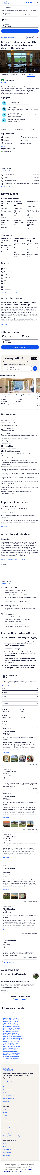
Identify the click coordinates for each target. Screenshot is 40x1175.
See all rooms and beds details (11, 293)
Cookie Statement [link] (7, 1130)
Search (20, 31)
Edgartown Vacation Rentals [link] (11, 1056)
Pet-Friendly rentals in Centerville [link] (13, 1036)
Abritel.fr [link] (5, 1146)
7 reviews (11, 677)
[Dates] (20, 20)
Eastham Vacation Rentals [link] (10, 1048)
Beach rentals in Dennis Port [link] (11, 1018)
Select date (9, 337)
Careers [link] (5, 1112)
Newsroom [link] (6, 1118)
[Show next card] (37, 61)
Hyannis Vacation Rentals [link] (10, 1051)
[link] (36, 37)
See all (3, 146)
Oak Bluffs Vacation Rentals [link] (11, 1058)
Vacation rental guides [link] (8, 1092)
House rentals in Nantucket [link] (11, 1031)
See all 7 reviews (6, 83)
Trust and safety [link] (7, 1087)
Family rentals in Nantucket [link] (11, 1030)
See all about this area (7, 187)
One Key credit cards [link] (8, 1095)
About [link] (4, 1109)
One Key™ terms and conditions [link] (11, 1121)
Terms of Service (18, 1171)
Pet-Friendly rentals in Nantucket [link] (12, 1038)
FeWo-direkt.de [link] (7, 1149)
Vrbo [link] (4, 1143)
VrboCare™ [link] (5, 1084)
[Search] (35, 368)
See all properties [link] (9, 37)
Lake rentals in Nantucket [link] (10, 1033)
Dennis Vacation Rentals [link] (10, 1045)
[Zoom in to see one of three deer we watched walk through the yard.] (22, 896)
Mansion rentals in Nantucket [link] (11, 1028)
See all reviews (9, 962)
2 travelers (8, 342)
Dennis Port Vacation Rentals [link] (11, 1046)
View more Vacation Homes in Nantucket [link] (13, 559)
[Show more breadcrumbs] (2, 7)
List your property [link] (7, 1081)
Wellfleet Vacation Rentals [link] (10, 1055)
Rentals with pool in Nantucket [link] (12, 1041)
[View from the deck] (6, 896)
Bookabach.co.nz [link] (7, 1152)
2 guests (8, 26)
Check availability (20, 347)
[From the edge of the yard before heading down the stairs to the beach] (14, 896)
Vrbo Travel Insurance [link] (8, 1098)
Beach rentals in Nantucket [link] (11, 1020)
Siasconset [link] (8, 7)
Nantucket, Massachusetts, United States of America (22, 15)
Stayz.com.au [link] (6, 1155)
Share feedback (20, 999)
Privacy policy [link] (6, 1127)
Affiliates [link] (5, 1115)
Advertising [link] (6, 1101)
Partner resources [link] (7, 1090)
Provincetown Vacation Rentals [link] (12, 1053)
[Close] (37, 1164)
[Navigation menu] (37, 2)
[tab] (9, 1013)
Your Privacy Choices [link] (8, 1133)
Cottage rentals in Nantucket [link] (11, 1026)
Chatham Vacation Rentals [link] (10, 1043)
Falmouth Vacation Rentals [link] (10, 1050)
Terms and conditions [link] (8, 1124)
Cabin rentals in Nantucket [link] (11, 1021)
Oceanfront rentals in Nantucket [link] (12, 1035)
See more (4, 324)
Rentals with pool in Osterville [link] (11, 1040)
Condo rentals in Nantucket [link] (11, 1025)
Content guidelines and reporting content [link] (13, 1136)
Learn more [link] (5, 685)
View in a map (6, 170)
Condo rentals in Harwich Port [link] (11, 1023)
